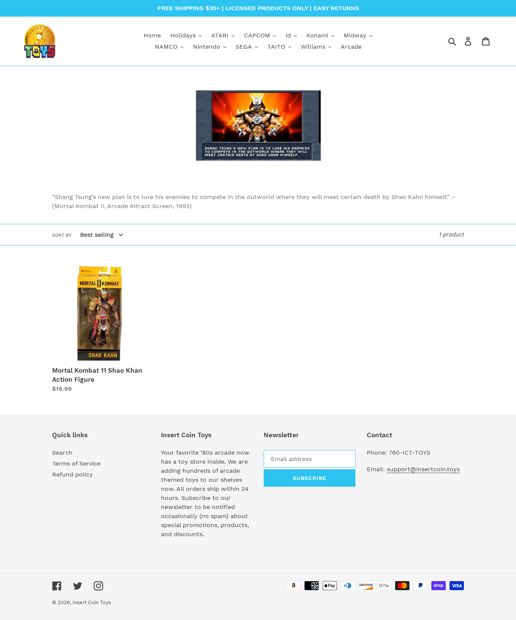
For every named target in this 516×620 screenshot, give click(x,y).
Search (62, 452)
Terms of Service (76, 463)
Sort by (61, 235)
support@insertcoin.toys (423, 469)
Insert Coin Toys (92, 602)
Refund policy (72, 474)
